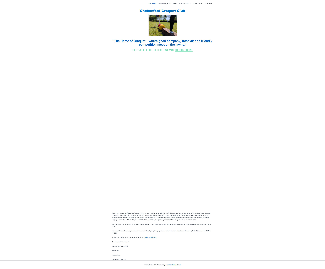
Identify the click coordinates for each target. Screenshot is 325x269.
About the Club (184, 3)
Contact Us (208, 3)
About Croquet (164, 3)
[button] (169, 3)
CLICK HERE (184, 50)
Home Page (152, 3)
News (174, 3)
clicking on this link (150, 237)
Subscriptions (197, 3)
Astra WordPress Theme (173, 265)
